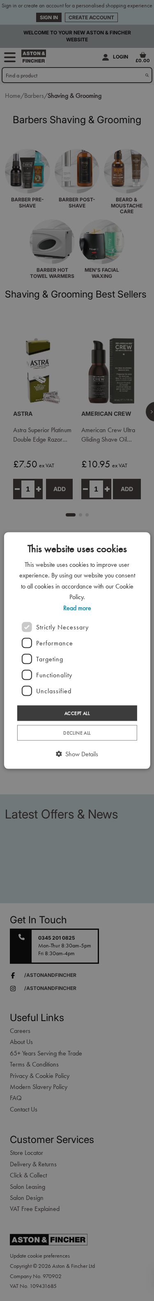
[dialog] (77, 650)
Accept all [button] (77, 713)
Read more (77, 607)
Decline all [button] (76, 733)
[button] (77, 754)
